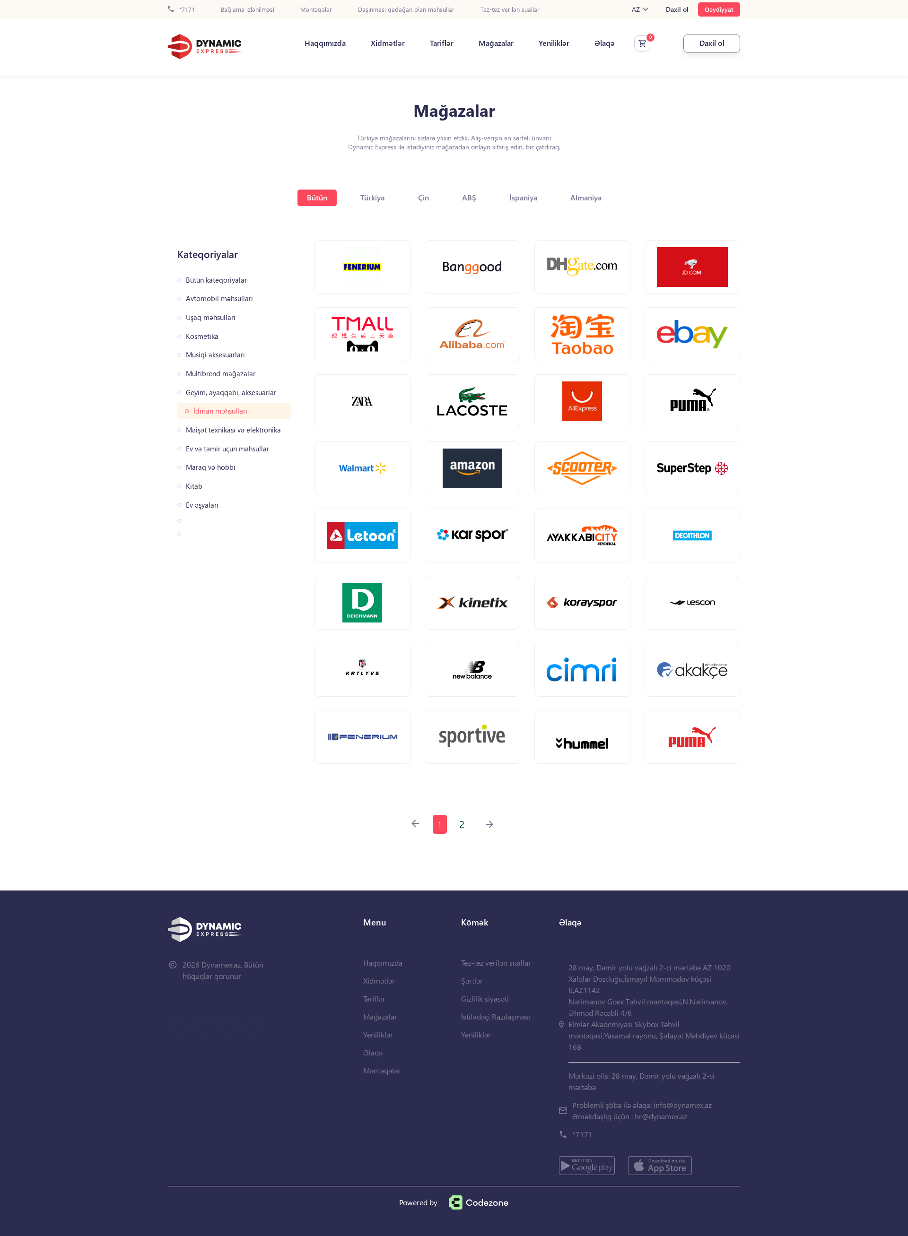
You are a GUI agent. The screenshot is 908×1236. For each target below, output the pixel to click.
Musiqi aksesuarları (215, 354)
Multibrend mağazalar (220, 373)
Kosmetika (202, 336)
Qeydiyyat (719, 9)
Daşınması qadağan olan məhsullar (406, 9)
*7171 (186, 9)
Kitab (194, 486)
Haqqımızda (325, 43)
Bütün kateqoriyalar (216, 280)
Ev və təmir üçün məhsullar (227, 448)
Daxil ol (677, 9)
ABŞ (469, 197)
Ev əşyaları (202, 505)
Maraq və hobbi (211, 467)
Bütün (317, 197)
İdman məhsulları (220, 410)
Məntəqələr (316, 9)
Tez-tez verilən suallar (510, 9)
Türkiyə (372, 197)
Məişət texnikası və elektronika (233, 429)
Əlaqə (604, 43)
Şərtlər (472, 980)
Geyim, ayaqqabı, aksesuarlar (231, 392)
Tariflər (442, 43)
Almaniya (586, 197)
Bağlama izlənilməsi (247, 9)
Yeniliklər (554, 43)
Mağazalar (496, 43)
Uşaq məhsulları (211, 317)
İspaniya (523, 197)
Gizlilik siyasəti (485, 998)
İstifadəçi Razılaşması (495, 1016)
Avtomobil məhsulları (219, 298)
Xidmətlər (388, 43)
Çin (423, 197)
